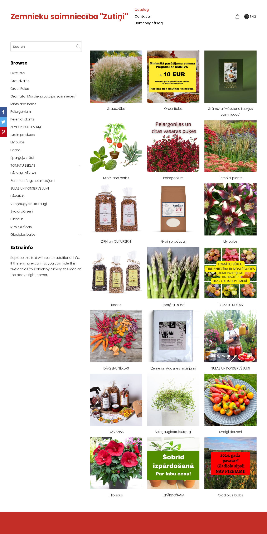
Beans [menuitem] (15, 150)
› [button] (80, 165)
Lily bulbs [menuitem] (17, 142)
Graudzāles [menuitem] (19, 80)
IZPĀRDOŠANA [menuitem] (21, 226)
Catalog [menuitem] (142, 9)
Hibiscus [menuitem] (17, 219)
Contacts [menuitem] (143, 16)
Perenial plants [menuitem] (22, 119)
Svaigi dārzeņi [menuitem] (21, 211)
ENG (252, 16)
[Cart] (237, 16)
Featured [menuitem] (17, 73)
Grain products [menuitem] (22, 134)
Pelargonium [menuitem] (20, 111)
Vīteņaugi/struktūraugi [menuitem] (28, 203)
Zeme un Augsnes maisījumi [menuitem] (32, 180)
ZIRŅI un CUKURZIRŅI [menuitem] (25, 127)
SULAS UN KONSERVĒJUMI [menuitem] (29, 188)
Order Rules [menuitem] (19, 88)
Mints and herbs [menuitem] (23, 104)
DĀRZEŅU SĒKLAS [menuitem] (23, 173)
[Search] (78, 46)
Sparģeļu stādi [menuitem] (22, 157)
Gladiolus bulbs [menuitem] (22, 234)
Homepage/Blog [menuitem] (149, 23)
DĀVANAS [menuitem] (17, 196)
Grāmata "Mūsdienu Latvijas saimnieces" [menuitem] (43, 96)
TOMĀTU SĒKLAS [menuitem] (22, 165)
